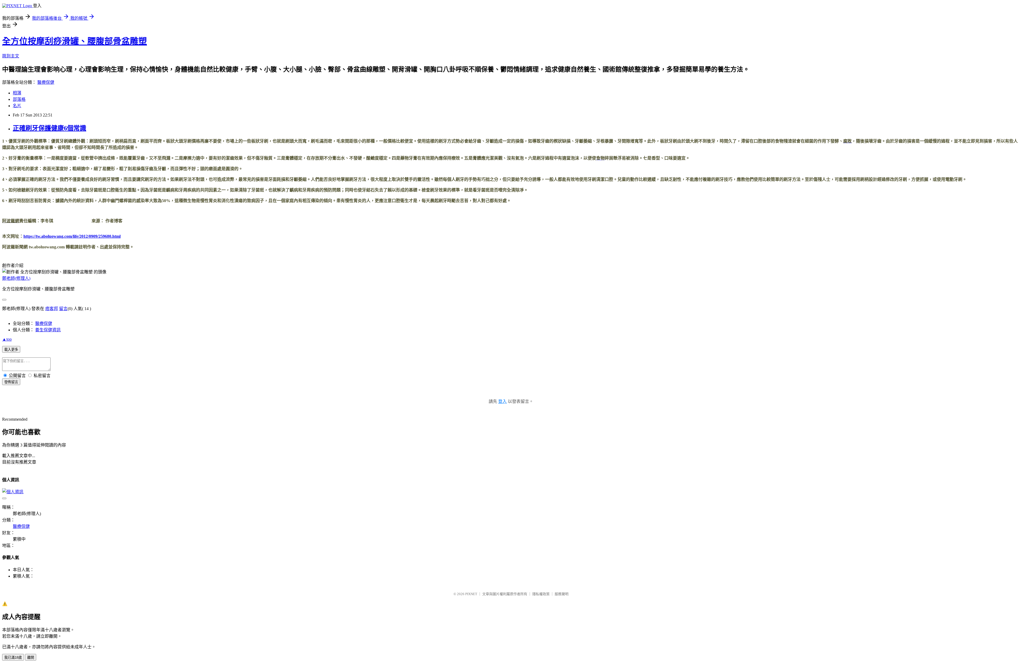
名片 (17, 105)
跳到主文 (10, 56)
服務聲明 (561, 594)
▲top (7, 339)
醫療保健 (45, 82)
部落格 (19, 99)
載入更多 (11, 350)
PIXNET (471, 594)
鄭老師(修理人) (16, 278)
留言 (63, 308)
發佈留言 (11, 382)
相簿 (17, 93)
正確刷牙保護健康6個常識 (49, 128)
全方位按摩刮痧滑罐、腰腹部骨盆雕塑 (74, 41)
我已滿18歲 (13, 657)
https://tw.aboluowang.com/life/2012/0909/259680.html (72, 236)
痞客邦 (51, 308)
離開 (30, 657)
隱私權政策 (541, 594)
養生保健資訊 (48, 330)
